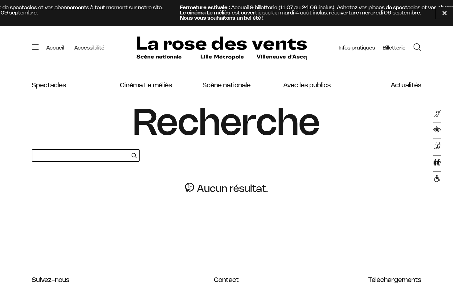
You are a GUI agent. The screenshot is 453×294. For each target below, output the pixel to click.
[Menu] (35, 48)
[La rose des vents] (221, 48)
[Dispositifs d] (437, 146)
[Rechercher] (417, 48)
